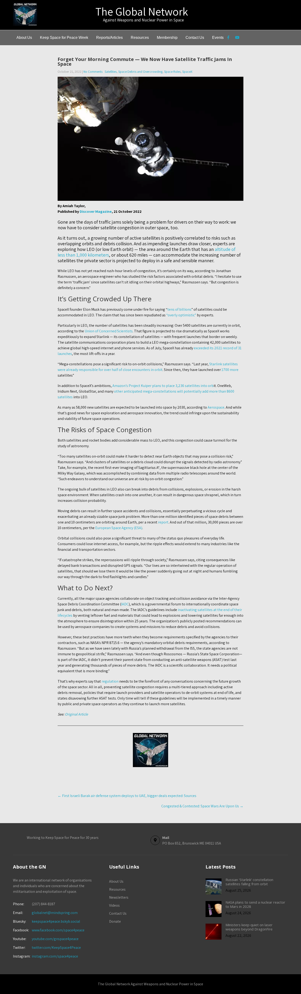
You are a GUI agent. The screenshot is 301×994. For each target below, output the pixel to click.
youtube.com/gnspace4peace (55, 938)
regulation (110, 681)
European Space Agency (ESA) (118, 527)
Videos (114, 905)
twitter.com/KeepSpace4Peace (56, 947)
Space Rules (172, 71)
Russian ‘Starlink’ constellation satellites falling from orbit (249, 881)
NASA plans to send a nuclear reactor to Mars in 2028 (255, 904)
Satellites (111, 71)
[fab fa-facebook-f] (228, 38)
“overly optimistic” (181, 315)
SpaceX (187, 71)
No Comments (93, 71)
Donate (115, 921)
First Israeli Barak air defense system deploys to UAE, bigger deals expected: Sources (127, 795)
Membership (167, 38)
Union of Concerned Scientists (109, 331)
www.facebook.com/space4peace (58, 930)
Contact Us (195, 38)
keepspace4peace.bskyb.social (56, 921)
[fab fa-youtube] (237, 38)
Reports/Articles (109, 38)
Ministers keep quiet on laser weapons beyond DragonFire (249, 927)
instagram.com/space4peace (55, 956)
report (163, 522)
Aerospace (216, 407)
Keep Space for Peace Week (64, 38)
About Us (24, 38)
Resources (140, 38)
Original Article (76, 714)
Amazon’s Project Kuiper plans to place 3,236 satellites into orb (163, 385)
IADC (125, 604)
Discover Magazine (96, 211)
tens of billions (179, 309)
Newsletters (118, 897)
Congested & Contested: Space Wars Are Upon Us (202, 806)
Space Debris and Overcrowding (140, 71)
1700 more (230, 369)
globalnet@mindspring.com (45, 912)
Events (218, 38)
